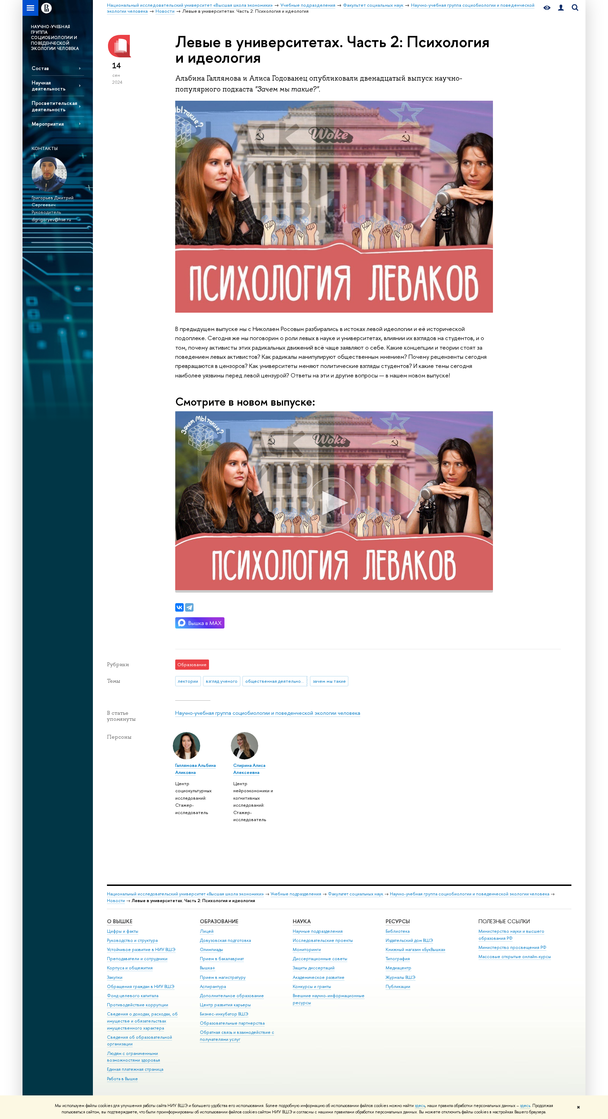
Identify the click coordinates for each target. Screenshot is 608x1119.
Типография (398, 959)
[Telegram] (189, 607)
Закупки (114, 977)
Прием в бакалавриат (222, 959)
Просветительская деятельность (54, 106)
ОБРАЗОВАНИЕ (219, 921)
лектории (188, 681)
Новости (116, 901)
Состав (40, 68)
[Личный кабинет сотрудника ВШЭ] (561, 8)
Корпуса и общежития (130, 968)
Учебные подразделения (296, 894)
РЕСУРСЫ (398, 921)
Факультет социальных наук (355, 894)
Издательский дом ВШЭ (409, 940)
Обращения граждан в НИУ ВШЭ (141, 986)
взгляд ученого (222, 681)
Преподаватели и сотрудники (137, 959)
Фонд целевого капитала (132, 996)
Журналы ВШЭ (401, 977)
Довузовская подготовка (225, 940)
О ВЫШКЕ (119, 921)
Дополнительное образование (232, 996)
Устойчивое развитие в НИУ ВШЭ (141, 949)
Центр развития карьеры (225, 1005)
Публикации (398, 986)
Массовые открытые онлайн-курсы (515, 956)
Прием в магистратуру (223, 977)
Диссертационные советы (320, 959)
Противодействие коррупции (137, 1005)
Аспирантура (213, 986)
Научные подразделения (318, 931)
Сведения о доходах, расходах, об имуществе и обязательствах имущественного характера (142, 1021)
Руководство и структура (132, 940)
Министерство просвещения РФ (512, 947)
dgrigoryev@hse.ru (51, 219)
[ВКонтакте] (179, 607)
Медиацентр (398, 968)
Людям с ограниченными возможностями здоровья (133, 1056)
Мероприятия (48, 123)
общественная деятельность (276, 681)
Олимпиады (211, 949)
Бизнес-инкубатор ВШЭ (224, 1014)
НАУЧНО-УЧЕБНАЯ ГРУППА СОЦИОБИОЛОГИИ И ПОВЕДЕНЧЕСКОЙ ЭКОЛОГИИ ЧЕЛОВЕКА (55, 37)
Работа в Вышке (122, 1079)
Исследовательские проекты (323, 940)
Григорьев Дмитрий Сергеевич (53, 201)
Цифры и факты (122, 931)
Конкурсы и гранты (312, 986)
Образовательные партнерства (232, 1023)
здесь (420, 1105)
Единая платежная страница (135, 1069)
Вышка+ (207, 968)
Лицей (207, 931)
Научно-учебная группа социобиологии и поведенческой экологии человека (267, 713)
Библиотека (398, 931)
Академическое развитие (318, 977)
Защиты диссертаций (314, 968)
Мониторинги (307, 949)
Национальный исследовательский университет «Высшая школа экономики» (185, 894)
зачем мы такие (329, 681)
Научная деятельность (48, 85)
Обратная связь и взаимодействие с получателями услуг (237, 1035)
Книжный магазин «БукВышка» (415, 949)
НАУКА (302, 921)
